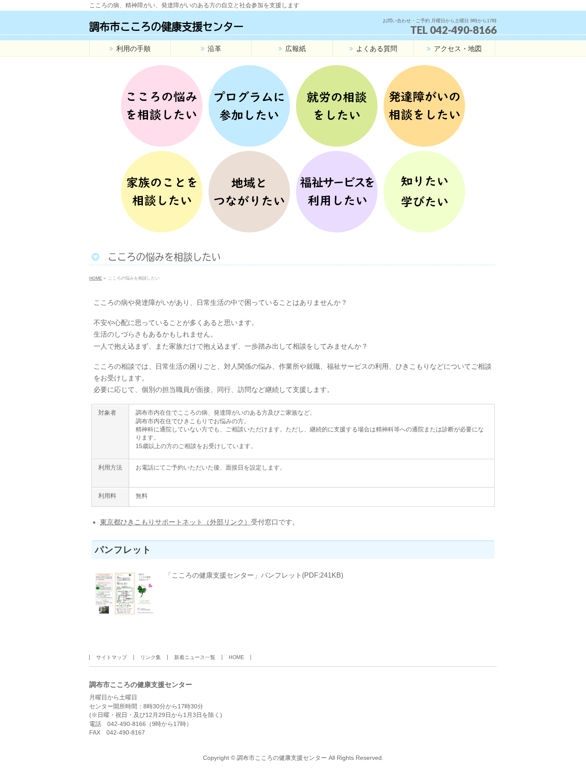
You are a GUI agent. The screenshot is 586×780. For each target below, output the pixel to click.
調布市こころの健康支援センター (166, 26)
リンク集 (150, 657)
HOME (236, 657)
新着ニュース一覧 (194, 657)
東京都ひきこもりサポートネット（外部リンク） (175, 522)
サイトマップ (111, 657)
